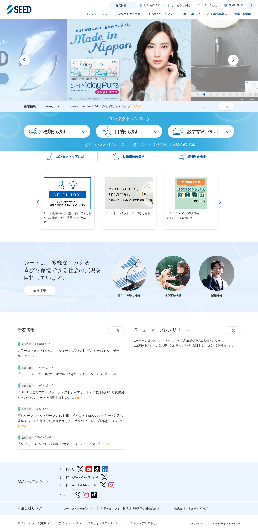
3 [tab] (211, 94)
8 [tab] (243, 94)
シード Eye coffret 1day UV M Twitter (103, 485)
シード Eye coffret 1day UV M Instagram (111, 485)
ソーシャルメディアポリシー (143, 523)
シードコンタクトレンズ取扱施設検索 (168, 144)
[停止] (256, 94)
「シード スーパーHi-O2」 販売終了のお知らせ (97, 106)
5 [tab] (224, 94)
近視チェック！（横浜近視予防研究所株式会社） (131, 508)
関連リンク (45, 523)
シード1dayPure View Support (104, 477)
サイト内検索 (250, 5)
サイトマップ (26, 523)
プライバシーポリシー (70, 523)
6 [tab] (230, 94)
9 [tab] (250, 94)
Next (233, 60)
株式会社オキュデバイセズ (191, 508)
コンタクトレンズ (126, 118)
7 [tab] (237, 94)
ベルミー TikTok (94, 495)
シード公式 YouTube (88, 469)
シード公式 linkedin (106, 469)
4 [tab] (217, 94)
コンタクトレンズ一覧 (109, 144)
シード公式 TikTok (97, 469)
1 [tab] (198, 94)
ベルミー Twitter (77, 495)
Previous (24, 60)
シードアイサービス (75, 508)
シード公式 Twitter (80, 469)
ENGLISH (234, 5)
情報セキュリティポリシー (104, 523)
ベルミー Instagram (86, 495)
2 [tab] (204, 94)
